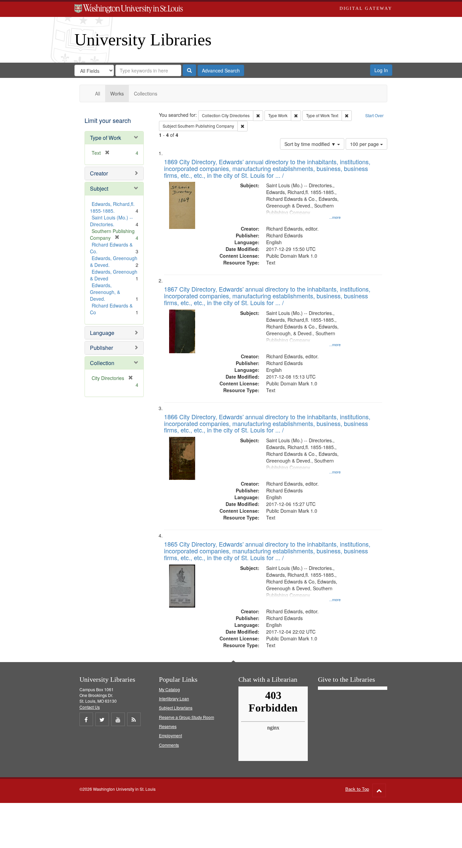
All (97, 93)
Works (117, 93)
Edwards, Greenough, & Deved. (105, 292)
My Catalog (169, 689)
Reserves (168, 726)
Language (102, 333)
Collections (145, 93)
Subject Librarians (175, 708)
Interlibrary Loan (174, 698)
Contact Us (89, 707)
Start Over (374, 115)
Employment (170, 735)
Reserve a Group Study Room (186, 717)
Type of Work (105, 138)
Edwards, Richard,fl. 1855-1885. (112, 207)
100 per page (365, 144)
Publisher (101, 348)
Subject (99, 188)
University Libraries (142, 39)
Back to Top (357, 789)
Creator (99, 173)
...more (335, 217)
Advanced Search (221, 70)
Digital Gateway (366, 8)
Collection (102, 363)
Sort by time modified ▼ (310, 144)
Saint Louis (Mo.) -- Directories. (111, 221)
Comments (169, 745)
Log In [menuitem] (381, 70)
